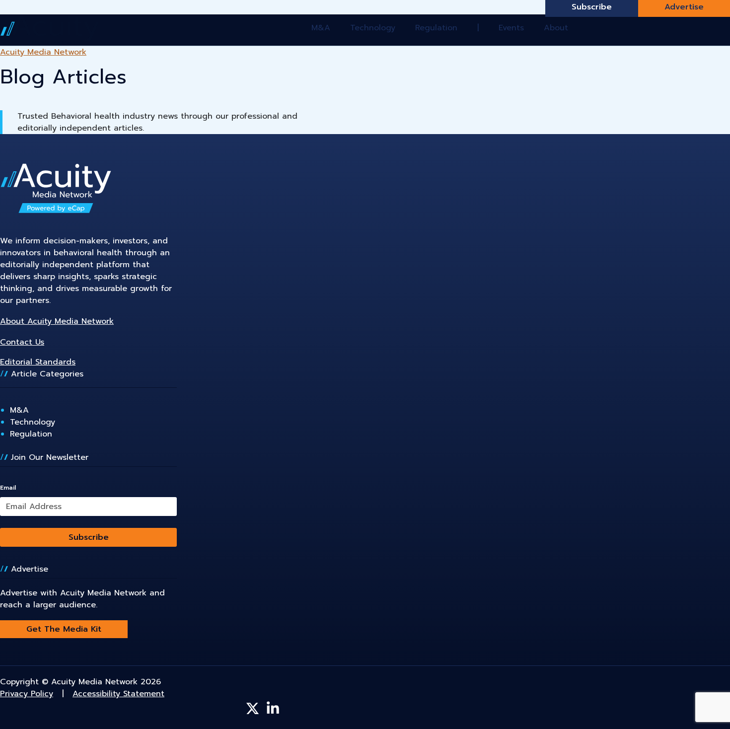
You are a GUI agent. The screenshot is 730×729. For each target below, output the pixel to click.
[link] (49, 30)
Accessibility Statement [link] (118, 694)
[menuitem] (317, 27)
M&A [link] (19, 410)
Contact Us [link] (22, 342)
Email (8, 487)
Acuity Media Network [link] (43, 52)
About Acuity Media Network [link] (57, 321)
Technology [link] (32, 422)
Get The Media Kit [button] (63, 629)
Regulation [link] (31, 434)
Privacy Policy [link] (26, 694)
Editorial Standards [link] (37, 362)
